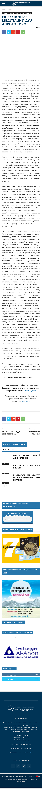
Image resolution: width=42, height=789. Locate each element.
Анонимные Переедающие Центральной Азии (20, 571)
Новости (10, 9)
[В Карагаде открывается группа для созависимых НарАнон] (7, 479)
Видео (12, 13)
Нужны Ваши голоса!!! (34, 433)
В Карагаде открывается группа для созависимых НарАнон (26, 477)
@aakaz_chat (30, 390)
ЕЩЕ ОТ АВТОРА (9, 449)
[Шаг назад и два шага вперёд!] (7, 469)
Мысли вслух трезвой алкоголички (26, 456)
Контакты (19, 776)
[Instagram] (18, 766)
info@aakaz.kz (27, 753)
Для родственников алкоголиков (17, 632)
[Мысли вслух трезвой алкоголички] (7, 459)
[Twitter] (24, 766)
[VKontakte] (29, 766)
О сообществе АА (8, 776)
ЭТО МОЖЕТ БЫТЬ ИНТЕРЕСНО (14, 444)
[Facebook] (13, 766)
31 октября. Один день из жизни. (11, 433)
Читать (36, 674)
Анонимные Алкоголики (23, 13)
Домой (4, 9)
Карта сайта (29, 776)
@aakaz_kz (26, 401)
